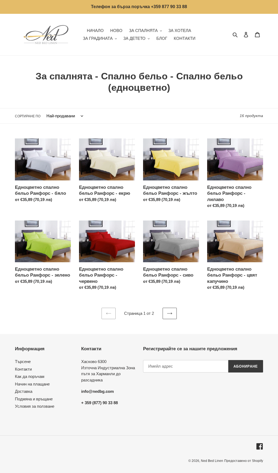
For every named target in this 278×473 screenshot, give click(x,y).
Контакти (23, 369)
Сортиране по (27, 116)
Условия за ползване (34, 406)
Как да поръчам (29, 376)
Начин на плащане (32, 384)
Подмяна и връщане (34, 399)
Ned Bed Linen (212, 461)
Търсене (23, 361)
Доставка (23, 391)
